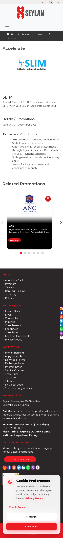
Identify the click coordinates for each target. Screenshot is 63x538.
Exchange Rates (14, 363)
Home (14, 34)
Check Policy (17, 507)
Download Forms (15, 359)
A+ (59, 2)
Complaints (11, 332)
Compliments (13, 325)
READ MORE (14, 240)
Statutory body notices (18, 388)
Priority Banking (14, 352)
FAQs (8, 314)
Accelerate (43, 34)
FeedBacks (11, 328)
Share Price (11, 374)
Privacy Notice (13, 339)
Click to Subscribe (20, 459)
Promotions (27, 34)
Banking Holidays (15, 291)
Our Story (10, 294)
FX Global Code (14, 384)
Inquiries (10, 321)
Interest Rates (13, 366)
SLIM (13, 38)
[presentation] (61, 221)
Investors (10, 283)
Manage (31, 516)
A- (43, 2)
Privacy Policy (34, 498)
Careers (9, 287)
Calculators (11, 377)
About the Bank (14, 280)
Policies (9, 298)
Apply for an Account (17, 356)
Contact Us (11, 318)
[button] (20, 253)
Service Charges (14, 370)
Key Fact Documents (17, 336)
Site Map (10, 381)
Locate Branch (13, 311)
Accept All (31, 526)
